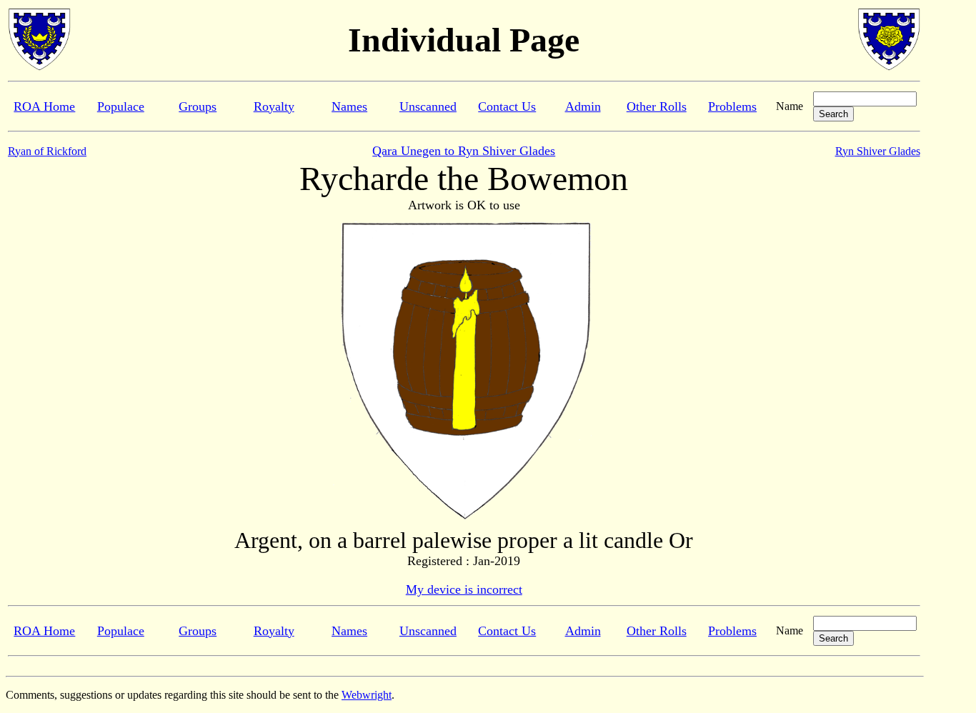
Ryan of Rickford (47, 151)
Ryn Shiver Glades (877, 151)
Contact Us (507, 106)
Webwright (367, 695)
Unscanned (428, 106)
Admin (583, 106)
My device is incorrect (464, 589)
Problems (732, 106)
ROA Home (44, 106)
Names (349, 106)
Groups (197, 106)
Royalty (274, 106)
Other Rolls (657, 106)
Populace (120, 106)
